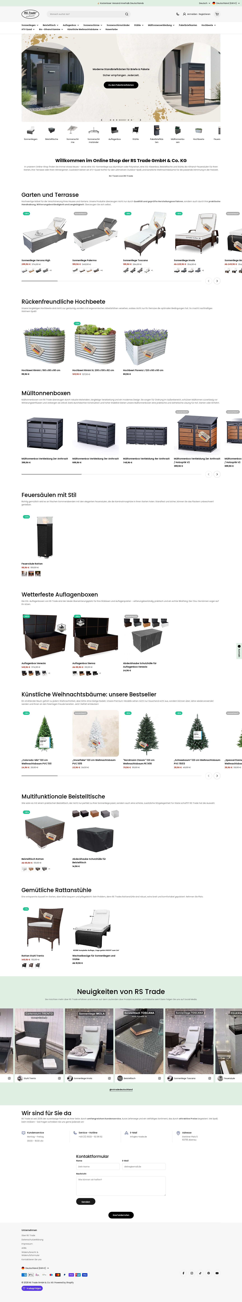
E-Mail (125, 1160)
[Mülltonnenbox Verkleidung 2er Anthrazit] (45, 432)
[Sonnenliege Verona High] (45, 233)
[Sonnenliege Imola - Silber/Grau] (191, 270)
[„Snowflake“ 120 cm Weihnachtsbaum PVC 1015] (95, 733)
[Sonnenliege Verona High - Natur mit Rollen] (31, 270)
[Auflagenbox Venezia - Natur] (31, 673)
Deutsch (203, 3)
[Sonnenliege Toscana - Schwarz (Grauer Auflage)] (133, 270)
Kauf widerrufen (121, 1215)
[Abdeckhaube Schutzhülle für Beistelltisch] (95, 832)
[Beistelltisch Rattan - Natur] (31, 869)
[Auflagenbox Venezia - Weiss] (44, 673)
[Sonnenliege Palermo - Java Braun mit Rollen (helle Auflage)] (82, 270)
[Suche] (126, 14)
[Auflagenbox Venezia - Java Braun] (24, 673)
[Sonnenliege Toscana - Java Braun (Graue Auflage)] (140, 270)
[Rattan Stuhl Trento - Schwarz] (24, 965)
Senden (86, 1201)
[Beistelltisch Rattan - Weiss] (24, 869)
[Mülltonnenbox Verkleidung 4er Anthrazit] (146, 432)
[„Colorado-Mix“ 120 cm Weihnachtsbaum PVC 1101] (45, 733)
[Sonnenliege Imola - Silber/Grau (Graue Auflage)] (198, 270)
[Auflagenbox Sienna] (95, 636)
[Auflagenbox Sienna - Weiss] (75, 673)
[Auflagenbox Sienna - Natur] (82, 673)
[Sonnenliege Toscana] (146, 233)
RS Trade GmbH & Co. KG (41, 1282)
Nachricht (81, 1173)
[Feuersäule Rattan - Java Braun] (38, 573)
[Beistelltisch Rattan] (45, 832)
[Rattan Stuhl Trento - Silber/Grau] (38, 965)
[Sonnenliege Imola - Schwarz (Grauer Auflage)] (184, 270)
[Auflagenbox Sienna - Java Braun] (88, 673)
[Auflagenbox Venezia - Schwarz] (38, 673)
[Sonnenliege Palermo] (95, 233)
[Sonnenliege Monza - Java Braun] (228, 270)
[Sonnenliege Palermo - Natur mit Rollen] (89, 270)
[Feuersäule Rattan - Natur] (31, 573)
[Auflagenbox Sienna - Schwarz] (95, 673)
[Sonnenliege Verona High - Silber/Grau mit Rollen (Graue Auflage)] (45, 270)
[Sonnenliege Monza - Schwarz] (235, 270)
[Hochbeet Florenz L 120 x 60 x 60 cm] (146, 343)
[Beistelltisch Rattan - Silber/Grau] (44, 869)
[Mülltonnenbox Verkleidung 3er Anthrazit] (95, 432)
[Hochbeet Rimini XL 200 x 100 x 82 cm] (95, 343)
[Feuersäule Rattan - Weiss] (24, 573)
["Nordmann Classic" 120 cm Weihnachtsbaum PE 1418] (146, 733)
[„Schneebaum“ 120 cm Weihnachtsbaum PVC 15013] (197, 733)
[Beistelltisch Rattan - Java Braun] (38, 869)
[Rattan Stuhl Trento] (45, 929)
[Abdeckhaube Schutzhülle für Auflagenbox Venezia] (146, 636)
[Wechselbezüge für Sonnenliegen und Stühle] (95, 929)
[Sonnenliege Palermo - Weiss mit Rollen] (75, 270)
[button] (110, 120)
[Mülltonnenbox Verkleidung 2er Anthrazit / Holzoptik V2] (197, 432)
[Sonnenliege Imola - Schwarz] (177, 270)
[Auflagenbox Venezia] (45, 636)
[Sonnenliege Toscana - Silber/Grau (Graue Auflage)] (126, 270)
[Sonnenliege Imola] (197, 233)
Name (79, 1160)
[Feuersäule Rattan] (45, 537)
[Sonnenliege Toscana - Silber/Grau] (147, 270)
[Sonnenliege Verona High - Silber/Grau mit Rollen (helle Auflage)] (24, 270)
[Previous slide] (101, 120)
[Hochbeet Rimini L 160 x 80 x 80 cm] (45, 343)
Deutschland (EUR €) (226, 3)
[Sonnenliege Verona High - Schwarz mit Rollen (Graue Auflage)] (38, 270)
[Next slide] (140, 120)
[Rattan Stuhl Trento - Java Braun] (31, 965)
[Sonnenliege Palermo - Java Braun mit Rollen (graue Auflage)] (96, 270)
